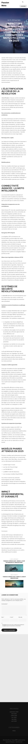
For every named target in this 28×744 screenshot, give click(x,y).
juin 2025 (14, 717)
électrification (5, 98)
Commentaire (4, 604)
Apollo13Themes (10, 742)
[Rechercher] (22, 2)
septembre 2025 (14, 712)
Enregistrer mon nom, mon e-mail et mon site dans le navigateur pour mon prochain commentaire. (13, 625)
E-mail (11, 617)
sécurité (5, 295)
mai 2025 (14, 719)
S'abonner (23, 6)
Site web (20, 617)
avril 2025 (14, 721)
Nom (2, 617)
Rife (4, 740)
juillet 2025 (14, 715)
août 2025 (14, 713)
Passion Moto (5, 4)
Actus (14, 730)
